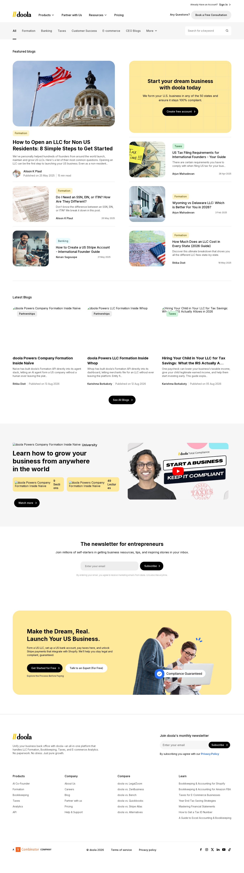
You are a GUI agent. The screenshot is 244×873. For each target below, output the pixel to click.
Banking (46, 31)
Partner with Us (72, 15)
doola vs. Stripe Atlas (130, 806)
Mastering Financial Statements (197, 806)
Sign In (223, 4)
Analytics (18, 806)
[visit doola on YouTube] (224, 850)
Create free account (179, 111)
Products (45, 15)
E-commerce (111, 31)
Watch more (25, 502)
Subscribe (150, 565)
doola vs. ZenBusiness (131, 789)
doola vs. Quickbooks (130, 800)
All (14, 31)
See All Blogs (121, 399)
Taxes (62, 31)
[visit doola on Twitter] (212, 850)
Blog (67, 795)
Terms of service (121, 849)
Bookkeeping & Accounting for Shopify (202, 783)
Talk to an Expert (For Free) (86, 668)
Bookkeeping (21, 795)
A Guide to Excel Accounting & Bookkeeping (205, 818)
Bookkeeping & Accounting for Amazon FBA (205, 789)
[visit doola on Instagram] (206, 850)
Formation (28, 31)
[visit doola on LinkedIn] (218, 850)
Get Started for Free (43, 668)
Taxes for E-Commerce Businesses (199, 795)
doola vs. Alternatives (130, 812)
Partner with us (73, 800)
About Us (70, 783)
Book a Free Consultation (211, 14)
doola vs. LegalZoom (130, 783)
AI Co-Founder (21, 783)
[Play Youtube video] (178, 471)
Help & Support (74, 812)
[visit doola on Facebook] (201, 850)
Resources (96, 15)
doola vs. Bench (127, 795)
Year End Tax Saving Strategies (197, 800)
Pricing (119, 15)
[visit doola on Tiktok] (229, 850)
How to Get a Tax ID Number (195, 812)
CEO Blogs (133, 31)
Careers (69, 789)
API (14, 812)
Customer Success (84, 31)
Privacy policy (147, 849)
